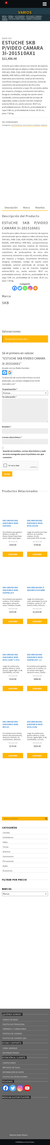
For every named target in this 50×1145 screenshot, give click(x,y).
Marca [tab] (26, 207)
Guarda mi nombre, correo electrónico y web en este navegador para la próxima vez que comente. (24, 454)
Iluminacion (8, 856)
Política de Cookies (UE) (14, 1038)
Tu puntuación (9, 389)
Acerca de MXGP (10, 1019)
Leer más (12, 554)
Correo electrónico (12, 437)
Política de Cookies (12, 1033)
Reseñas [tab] (40, 207)
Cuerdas (6, 832)
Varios (44, 125)
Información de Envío (13, 1072)
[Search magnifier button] (46, 818)
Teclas (6, 847)
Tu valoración (9, 396)
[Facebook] (14, 288)
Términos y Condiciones (14, 1029)
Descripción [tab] (11, 207)
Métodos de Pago (11, 1067)
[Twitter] (19, 288)
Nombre (6, 426)
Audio (5, 866)
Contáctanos (9, 1063)
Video (5, 842)
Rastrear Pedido (11, 1053)
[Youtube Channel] (27, 1088)
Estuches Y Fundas (31, 125)
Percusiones (8, 861)
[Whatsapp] (25, 288)
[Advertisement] (25, 179)
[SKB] (12, 139)
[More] (35, 288)
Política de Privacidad (14, 1024)
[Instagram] (30, 288)
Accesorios (16, 125)
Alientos (6, 851)
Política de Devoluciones (15, 1077)
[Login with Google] (9, 372)
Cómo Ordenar (10, 1048)
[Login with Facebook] (4, 372)
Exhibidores (8, 837)
